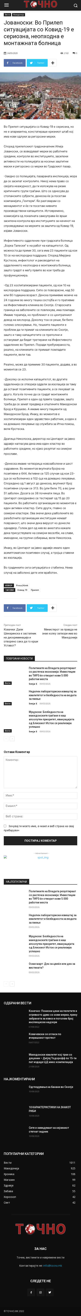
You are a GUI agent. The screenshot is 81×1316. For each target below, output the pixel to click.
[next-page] (12, 738)
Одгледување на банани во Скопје (51, 1086)
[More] (53, 63)
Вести (7, 14)
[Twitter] (49, 1292)
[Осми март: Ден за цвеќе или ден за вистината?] (15, 970)
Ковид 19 (22, 589)
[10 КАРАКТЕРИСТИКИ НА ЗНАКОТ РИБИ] (15, 1113)
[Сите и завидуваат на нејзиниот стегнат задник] (15, 1134)
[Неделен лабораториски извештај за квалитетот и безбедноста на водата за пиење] (15, 697)
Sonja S (33, 683)
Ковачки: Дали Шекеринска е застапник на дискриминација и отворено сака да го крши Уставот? (21, 637)
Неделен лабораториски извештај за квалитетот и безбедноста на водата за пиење (52, 695)
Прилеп (35, 589)
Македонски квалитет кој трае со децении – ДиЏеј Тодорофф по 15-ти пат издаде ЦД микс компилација (52, 1058)
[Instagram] (40, 1292)
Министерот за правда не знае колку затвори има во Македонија (59, 633)
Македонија (18, 14)
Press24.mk (22, 585)
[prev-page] (6, 738)
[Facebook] (31, 1292)
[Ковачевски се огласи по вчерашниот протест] (15, 1040)
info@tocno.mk (52, 1265)
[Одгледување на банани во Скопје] (15, 1093)
